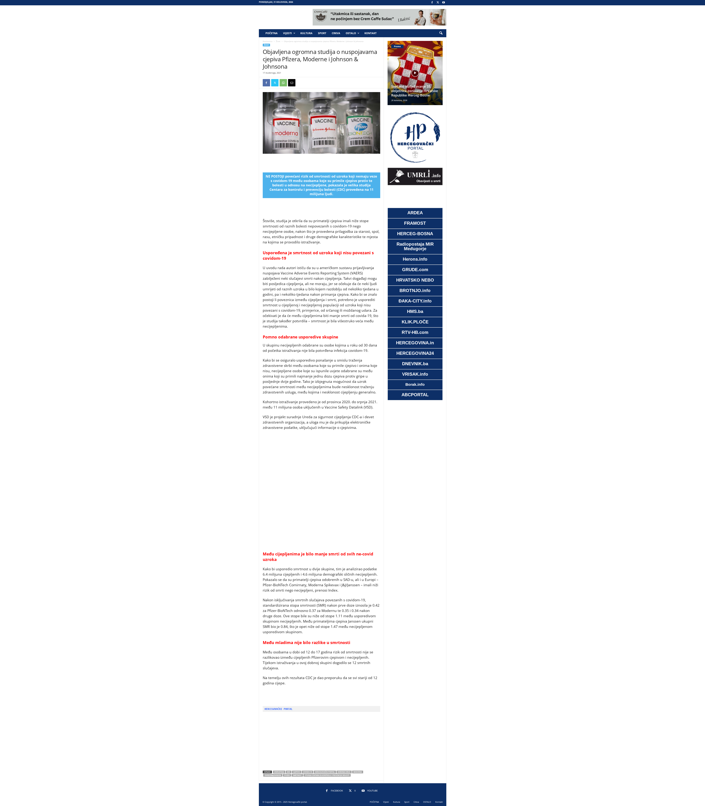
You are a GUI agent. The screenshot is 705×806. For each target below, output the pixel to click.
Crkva (336, 33)
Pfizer (287, 775)
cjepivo (296, 772)
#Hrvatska (279, 772)
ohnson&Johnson (273, 775)
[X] (438, 2)
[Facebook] (432, 2)
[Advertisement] (321, 163)
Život (278, 41)
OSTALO (351, 33)
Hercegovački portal (325, 772)
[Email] (291, 82)
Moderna (357, 772)
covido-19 (307, 772)
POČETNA (271, 33)
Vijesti (287, 33)
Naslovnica (267, 41)
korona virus (344, 772)
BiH (288, 772)
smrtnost (297, 775)
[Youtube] (443, 2)
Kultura (306, 33)
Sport (322, 33)
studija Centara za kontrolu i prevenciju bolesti (327, 775)
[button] (441, 33)
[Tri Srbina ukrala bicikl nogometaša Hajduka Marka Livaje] (415, 73)
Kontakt (370, 33)
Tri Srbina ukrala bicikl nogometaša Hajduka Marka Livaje (413, 90)
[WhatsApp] (283, 82)
